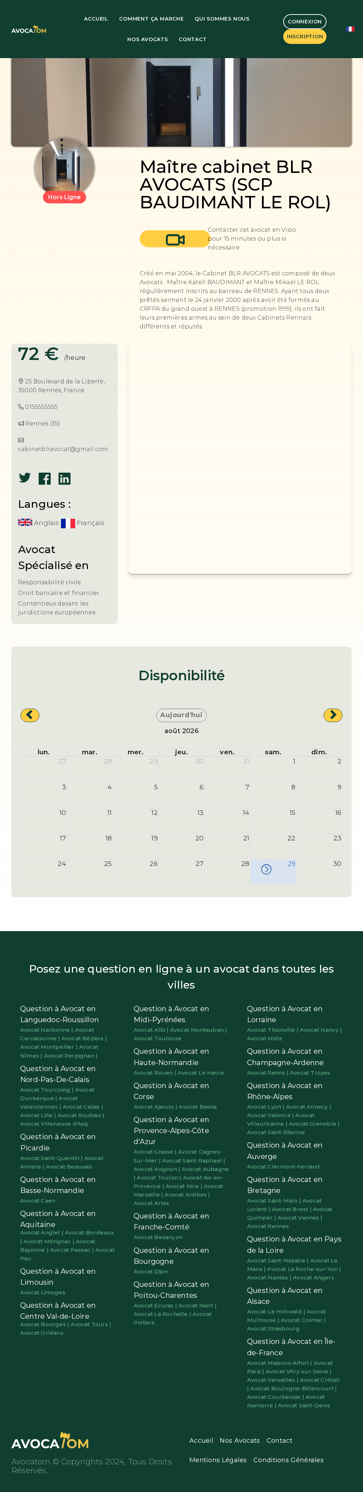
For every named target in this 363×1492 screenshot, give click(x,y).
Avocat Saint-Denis (304, 1405)
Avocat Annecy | (308, 1106)
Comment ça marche (151, 19)
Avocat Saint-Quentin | (52, 1158)
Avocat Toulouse (158, 1038)
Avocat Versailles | (273, 1379)
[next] (333, 715)
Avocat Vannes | (300, 1217)
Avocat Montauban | (198, 1029)
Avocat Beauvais (69, 1166)
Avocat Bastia (198, 1106)
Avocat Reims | (268, 1072)
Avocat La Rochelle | (163, 1314)
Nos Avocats (147, 39)
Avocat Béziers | (84, 1038)
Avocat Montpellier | (49, 1046)
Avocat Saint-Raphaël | (193, 1160)
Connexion (305, 21)
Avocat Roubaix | (80, 1115)
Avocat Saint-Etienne (276, 1132)
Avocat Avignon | (158, 1169)
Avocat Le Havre (201, 1072)
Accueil (96, 19)
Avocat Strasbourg (273, 1328)
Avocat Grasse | (156, 1151)
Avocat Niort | (197, 1305)
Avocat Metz (264, 1038)
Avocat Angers (313, 1277)
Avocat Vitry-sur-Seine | (299, 1371)
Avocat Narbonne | (47, 1029)
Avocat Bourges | (45, 1324)
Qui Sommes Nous (222, 19)
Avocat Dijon (151, 1271)
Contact (193, 39)
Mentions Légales (218, 1460)
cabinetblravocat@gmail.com (63, 449)
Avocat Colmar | (303, 1320)
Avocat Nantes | (270, 1277)
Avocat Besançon (158, 1237)
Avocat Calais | (83, 1106)
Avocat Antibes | (187, 1194)
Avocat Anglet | (42, 1232)
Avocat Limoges (42, 1292)
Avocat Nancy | (321, 1029)
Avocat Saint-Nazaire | (278, 1260)
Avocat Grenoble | (314, 1123)
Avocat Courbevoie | (276, 1397)
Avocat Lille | (38, 1115)
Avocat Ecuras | (156, 1305)
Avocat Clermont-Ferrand (283, 1166)
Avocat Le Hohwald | (277, 1311)
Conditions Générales (288, 1460)
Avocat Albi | (152, 1029)
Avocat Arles (151, 1203)
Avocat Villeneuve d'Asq (54, 1123)
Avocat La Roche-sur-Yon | (304, 1269)
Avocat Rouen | (156, 1072)
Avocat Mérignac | (49, 1241)
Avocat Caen (37, 1200)
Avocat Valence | (271, 1115)
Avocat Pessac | (72, 1249)
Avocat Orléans (41, 1332)
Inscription (305, 36)
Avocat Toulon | (160, 1177)
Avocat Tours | (91, 1324)
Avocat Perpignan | (71, 1055)
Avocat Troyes (310, 1072)
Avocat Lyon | (266, 1106)
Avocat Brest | (292, 1209)
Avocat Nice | (185, 1186)
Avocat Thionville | (273, 1029)
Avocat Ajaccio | (156, 1106)
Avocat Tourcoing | (47, 1089)
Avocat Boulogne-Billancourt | (293, 1388)
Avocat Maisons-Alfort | (280, 1362)
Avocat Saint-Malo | (274, 1200)
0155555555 (41, 407)
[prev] (30, 715)
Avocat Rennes (268, 1226)
